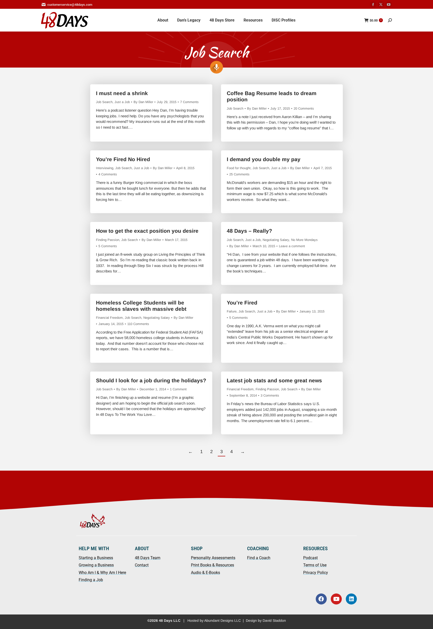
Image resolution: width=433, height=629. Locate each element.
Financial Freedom (109, 318)
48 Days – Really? (249, 231)
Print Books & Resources (212, 565)
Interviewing (104, 168)
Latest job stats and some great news (274, 380)
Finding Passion (107, 240)
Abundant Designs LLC (222, 620)
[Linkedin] (351, 598)
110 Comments (138, 324)
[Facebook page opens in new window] (373, 4)
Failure (232, 311)
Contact (142, 565)
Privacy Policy (315, 572)
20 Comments (304, 108)
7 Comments (189, 102)
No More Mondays (304, 240)
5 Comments (107, 246)
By (143, 102)
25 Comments (239, 174)
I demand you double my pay (263, 159)
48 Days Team (147, 557)
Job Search (104, 102)
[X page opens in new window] (381, 4)
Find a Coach (258, 557)
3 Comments (270, 395)
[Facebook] (321, 598)
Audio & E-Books (205, 572)
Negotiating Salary (276, 240)
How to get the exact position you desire (147, 231)
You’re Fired (242, 302)
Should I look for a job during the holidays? (151, 380)
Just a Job (122, 102)
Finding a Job (91, 579)
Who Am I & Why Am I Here (102, 572)
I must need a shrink (122, 93)
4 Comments (107, 174)
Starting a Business (96, 557)
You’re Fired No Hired (123, 159)
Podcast (310, 557)
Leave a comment (292, 246)
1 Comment (178, 389)
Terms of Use (315, 565)
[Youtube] (336, 598)
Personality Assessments (213, 557)
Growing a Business (96, 565)
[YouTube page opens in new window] (388, 4)
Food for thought (239, 168)
